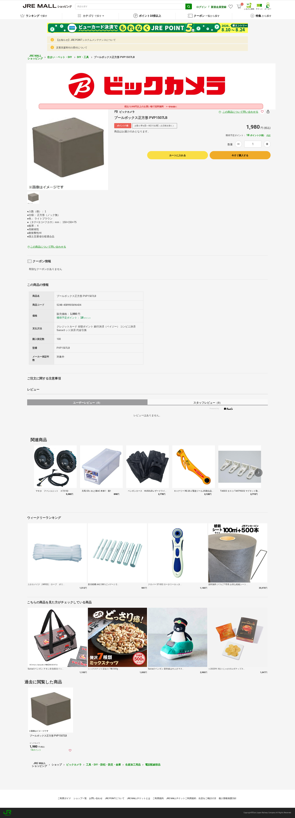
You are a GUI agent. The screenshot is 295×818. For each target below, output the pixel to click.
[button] (258, 472)
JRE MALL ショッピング (35, 57)
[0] (239, 6)
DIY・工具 (83, 57)
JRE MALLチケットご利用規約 (181, 798)
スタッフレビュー (207, 402)
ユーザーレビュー (87, 402)
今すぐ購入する (240, 155)
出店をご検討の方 (207, 798)
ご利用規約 (158, 798)
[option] (67, 149)
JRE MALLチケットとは (138, 798)
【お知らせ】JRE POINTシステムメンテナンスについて (86, 40)
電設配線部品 (152, 764)
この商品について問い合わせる (240, 111)
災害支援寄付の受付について (71, 47)
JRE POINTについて (114, 798)
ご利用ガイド (64, 798)
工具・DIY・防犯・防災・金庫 (103, 764)
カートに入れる (177, 155)
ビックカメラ (74, 764)
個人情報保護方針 (227, 798)
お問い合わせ (95, 798)
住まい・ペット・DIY (60, 57)
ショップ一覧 (80, 798)
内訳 (268, 135)
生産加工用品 (133, 764)
